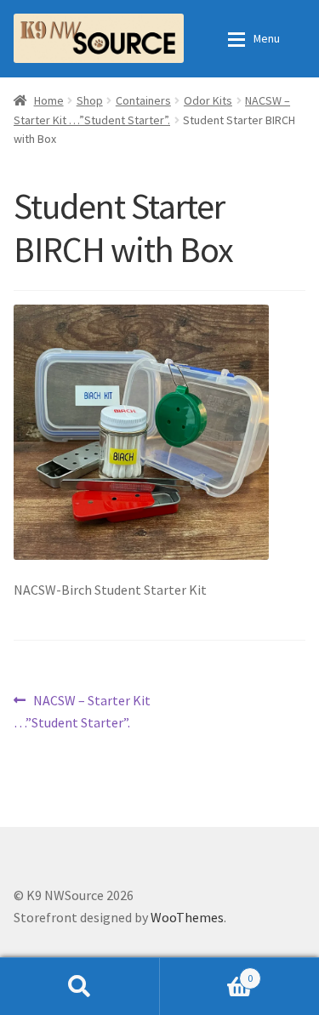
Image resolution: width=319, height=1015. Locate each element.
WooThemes (187, 917)
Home (49, 100)
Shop (90, 100)
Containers (143, 100)
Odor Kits (208, 100)
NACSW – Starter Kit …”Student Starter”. (82, 711)
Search (80, 986)
